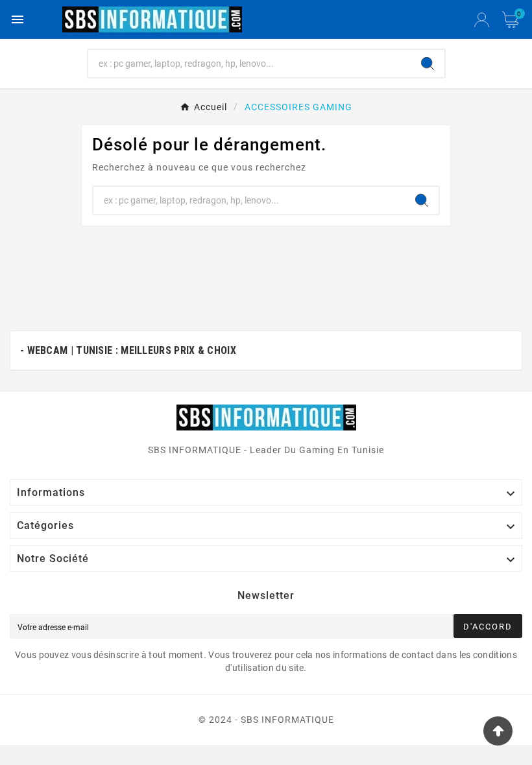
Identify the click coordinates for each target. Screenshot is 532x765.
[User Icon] (481, 19)
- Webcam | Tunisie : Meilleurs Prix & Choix (128, 350)
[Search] (427, 63)
